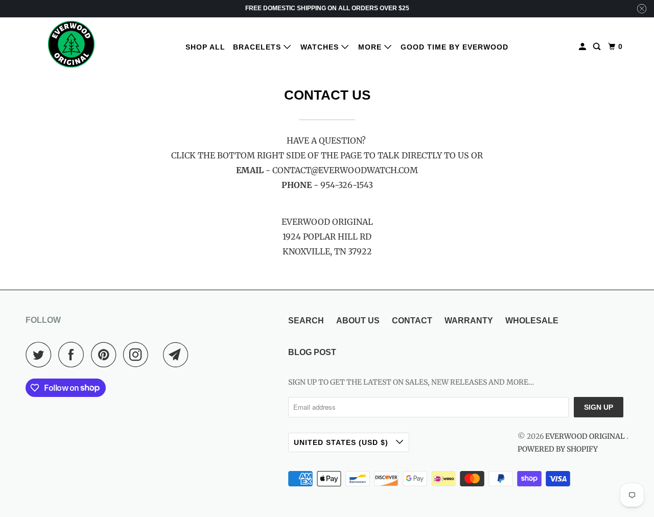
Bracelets (258, 47)
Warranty (469, 320)
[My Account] (583, 47)
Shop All (205, 47)
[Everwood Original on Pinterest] (106, 354)
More (371, 47)
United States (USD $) (342, 442)
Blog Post (312, 352)
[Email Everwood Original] (178, 354)
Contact (412, 320)
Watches (320, 47)
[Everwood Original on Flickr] (158, 354)
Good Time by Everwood (454, 47)
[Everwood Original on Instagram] (138, 354)
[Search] (597, 47)
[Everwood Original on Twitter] (41, 354)
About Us (358, 320)
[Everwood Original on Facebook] (73, 354)
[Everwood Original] (72, 44)
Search (306, 320)
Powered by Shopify (558, 449)
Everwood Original (585, 436)
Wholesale (531, 320)
